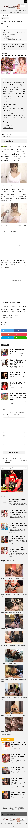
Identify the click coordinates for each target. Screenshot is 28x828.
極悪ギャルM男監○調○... (7, 731)
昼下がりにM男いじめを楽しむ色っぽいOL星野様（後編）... (13, 680)
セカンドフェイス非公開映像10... (9, 663)
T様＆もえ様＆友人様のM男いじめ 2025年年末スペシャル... (13, 646)
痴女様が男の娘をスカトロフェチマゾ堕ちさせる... (13, 715)
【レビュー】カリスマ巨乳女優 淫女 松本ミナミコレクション (18, 744)
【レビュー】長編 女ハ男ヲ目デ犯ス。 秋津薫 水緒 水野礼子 (18, 756)
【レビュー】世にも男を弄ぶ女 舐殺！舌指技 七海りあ (18, 794)
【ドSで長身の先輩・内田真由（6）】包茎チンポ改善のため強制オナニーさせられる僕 (18, 512)
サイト (4, 446)
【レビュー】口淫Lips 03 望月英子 (13, 458)
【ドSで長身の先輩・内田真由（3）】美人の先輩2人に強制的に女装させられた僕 (17, 549)
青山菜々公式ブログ (8, 128)
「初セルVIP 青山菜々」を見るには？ (13, 39)
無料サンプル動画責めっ (8, 807)
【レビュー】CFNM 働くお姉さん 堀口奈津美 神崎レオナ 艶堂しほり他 (18, 362)
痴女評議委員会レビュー (9, 38)
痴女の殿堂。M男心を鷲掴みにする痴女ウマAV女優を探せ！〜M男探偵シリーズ (14, 808)
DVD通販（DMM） (8, 317)
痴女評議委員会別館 (19, 807)
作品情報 (7, 36)
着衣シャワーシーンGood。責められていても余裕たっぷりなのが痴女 (14, 33)
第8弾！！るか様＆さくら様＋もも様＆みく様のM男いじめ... (14, 595)
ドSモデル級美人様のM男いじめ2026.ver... (11, 612)
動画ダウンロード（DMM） (11, 315)
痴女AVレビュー (6, 322)
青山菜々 (9, 136)
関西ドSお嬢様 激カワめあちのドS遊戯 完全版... (13, 628)
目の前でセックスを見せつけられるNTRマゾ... (12, 578)
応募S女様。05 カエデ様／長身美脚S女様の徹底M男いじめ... (14, 698)
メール (4, 440)
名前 (4, 435)
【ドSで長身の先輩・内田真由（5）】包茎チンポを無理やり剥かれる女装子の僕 (18, 525)
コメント (6, 416)
